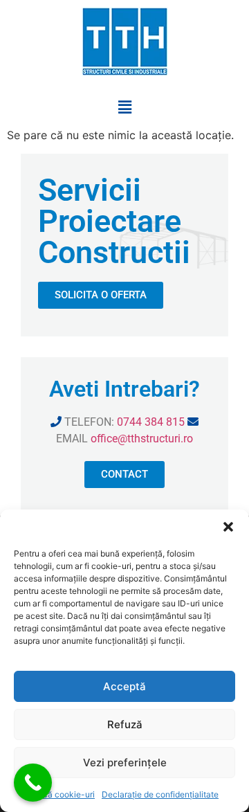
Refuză (124, 724)
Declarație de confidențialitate (160, 794)
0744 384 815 (151, 421)
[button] (228, 527)
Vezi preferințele (125, 762)
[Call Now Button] (33, 783)
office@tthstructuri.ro (142, 438)
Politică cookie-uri (59, 794)
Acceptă (124, 686)
